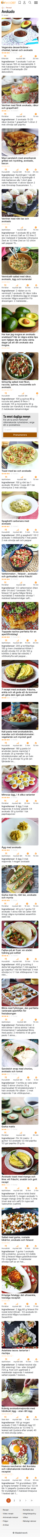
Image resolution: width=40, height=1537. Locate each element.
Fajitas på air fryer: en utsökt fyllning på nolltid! (17, 951)
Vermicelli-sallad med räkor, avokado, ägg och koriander (17, 278)
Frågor (5, 1521)
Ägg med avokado (11, 847)
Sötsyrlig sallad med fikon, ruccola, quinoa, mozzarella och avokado (19, 385)
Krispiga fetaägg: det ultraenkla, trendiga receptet (19, 1296)
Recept (6, 1510)
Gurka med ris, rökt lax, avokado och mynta (19, 896)
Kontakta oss (28, 1510)
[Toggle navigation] (36, 2)
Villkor (25, 1517)
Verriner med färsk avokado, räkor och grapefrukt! (20, 106)
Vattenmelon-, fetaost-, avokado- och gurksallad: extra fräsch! (20, 575)
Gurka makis (8, 1126)
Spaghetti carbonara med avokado (15, 522)
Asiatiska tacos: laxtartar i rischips (16, 1351)
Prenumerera (20, 435)
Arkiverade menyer (10, 1517)
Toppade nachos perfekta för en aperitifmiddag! (19, 633)
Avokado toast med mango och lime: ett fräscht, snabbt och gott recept (19, 1179)
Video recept (8, 1514)
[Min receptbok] (19, 2)
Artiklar (6, 1525)
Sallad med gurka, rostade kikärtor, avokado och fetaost (17, 1238)
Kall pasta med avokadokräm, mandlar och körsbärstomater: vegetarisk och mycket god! (18, 734)
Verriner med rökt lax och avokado (15, 220)
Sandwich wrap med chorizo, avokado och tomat (17, 1070)
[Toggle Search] (30, 2)
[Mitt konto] (24, 2)
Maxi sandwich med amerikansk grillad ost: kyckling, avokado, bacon (19, 161)
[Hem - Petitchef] (3, 8)
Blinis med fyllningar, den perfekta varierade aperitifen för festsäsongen (20, 1011)
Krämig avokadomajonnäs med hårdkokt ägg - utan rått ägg (18, 1409)
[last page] (31, 1500)
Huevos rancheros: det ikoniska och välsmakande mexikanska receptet (19, 1469)
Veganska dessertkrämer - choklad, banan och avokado (17, 48)
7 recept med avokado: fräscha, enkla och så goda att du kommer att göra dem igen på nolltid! (20, 692)
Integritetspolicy (29, 1514)
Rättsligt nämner (29, 1521)
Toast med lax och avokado (16, 471)
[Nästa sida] (25, 1500)
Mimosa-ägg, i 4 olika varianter (18, 794)
